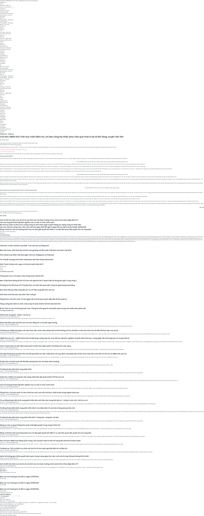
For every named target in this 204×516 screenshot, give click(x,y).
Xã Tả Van (99, 240)
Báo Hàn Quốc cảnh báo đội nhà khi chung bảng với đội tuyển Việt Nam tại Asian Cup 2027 (36, 250)
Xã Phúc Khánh (74, 240)
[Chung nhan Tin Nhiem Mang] (8, 515)
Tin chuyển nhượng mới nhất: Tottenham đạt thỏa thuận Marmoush (26, 259)
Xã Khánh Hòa (4, 238)
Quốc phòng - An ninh (6, 15)
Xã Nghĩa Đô (52, 240)
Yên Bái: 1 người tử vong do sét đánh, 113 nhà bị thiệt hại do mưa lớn (14, 149)
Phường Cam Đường (114, 241)
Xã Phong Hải (108, 238)
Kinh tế (2, 18)
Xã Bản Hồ (94, 240)
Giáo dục (2, 29)
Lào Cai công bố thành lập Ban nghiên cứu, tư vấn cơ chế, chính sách (27, 222)
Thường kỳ (2, 62)
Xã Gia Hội (85, 236)
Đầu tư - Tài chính (4, 24)
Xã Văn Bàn (9, 240)
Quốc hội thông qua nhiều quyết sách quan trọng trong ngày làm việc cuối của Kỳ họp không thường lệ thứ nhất (44, 456)
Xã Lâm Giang (147, 236)
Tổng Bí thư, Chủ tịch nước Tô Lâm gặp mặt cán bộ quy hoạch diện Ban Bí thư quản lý (33, 299)
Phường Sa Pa (131, 241)
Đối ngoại (2, 16)
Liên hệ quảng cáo (33, 0)
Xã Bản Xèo (186, 238)
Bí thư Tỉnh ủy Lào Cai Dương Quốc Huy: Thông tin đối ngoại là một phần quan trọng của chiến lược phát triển (43, 308)
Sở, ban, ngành (16, 236)
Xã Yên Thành (32, 238)
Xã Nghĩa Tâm (124, 236)
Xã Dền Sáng (153, 238)
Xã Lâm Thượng (187, 236)
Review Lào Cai (4, 57)
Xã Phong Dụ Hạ (132, 236)
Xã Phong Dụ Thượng (38, 241)
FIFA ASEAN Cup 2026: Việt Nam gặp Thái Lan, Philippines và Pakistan (27, 255)
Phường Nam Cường (95, 241)
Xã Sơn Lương (91, 236)
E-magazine (3, 124)
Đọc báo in (3, 58)
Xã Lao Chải (9, 241)
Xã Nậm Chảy (39, 240)
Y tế (1, 30)
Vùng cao (2, 60)
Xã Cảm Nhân (25, 238)
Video (1, 121)
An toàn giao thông (5, 49)
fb (0, 4)
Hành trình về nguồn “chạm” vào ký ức (15, 315)
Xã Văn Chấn (98, 236)
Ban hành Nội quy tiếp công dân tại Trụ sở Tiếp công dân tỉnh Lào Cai (27, 290)
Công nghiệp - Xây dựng (6, 23)
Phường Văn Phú (77, 241)
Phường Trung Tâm (58, 241)
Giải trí (1, 41)
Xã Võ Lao (198, 238)
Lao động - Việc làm (5, 32)
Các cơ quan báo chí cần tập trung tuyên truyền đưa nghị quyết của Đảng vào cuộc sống (35, 346)
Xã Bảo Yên (46, 240)
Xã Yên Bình (45, 238)
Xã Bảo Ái (51, 238)
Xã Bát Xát (192, 238)
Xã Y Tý (159, 238)
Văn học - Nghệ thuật (5, 38)
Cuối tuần (2, 63)
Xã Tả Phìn (105, 240)
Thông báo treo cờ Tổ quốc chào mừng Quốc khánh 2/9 (22, 276)
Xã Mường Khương (158, 240)
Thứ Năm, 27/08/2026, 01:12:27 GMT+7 (9, 0)
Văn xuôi (2, 94)
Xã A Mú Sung (164, 238)
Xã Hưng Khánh (64, 238)
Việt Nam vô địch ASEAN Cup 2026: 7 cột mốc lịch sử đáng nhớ (24, 246)
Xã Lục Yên (194, 236)
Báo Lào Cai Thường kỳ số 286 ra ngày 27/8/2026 (19, 477)
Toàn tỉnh (22, 236)
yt (1, 4)
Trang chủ (2, 9)
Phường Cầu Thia (68, 241)
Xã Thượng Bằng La (107, 236)
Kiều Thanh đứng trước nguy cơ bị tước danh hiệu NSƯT (22, 264)
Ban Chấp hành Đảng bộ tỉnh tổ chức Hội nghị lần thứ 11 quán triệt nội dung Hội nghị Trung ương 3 (38, 280)
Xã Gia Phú (139, 238)
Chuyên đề (3, 130)
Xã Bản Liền (124, 240)
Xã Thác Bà (39, 238)
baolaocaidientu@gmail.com (11, 505)
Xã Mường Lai (17, 238)
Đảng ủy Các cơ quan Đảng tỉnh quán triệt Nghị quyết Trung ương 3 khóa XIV (30, 425)
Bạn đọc (2, 35)
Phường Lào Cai (124, 241)
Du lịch (2, 43)
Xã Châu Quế (139, 236)
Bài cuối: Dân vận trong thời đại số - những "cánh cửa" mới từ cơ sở (43, 400)
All (0, 65)
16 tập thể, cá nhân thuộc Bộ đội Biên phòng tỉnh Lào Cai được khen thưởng (29, 361)
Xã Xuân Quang (116, 238)
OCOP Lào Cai (3, 21)
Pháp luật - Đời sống (5, 48)
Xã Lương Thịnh (72, 238)
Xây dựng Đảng (4, 12)
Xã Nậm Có (16, 241)
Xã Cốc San (94, 238)
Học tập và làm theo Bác (6, 13)
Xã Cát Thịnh (29, 241)
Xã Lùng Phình (142, 240)
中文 (5, 2)
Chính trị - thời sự (4, 10)
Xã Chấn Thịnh (116, 236)
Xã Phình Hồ (72, 236)
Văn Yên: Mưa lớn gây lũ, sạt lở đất (7, 151)
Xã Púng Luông (46, 236)
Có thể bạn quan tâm (7, 271)
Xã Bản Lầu (166, 240)
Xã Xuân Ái (173, 236)
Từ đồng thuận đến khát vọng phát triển (16, 369)
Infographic (3, 127)
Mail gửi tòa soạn (23, 0)
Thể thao (2, 51)
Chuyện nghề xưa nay (5, 40)
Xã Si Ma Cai (178, 240)
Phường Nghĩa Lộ (48, 241)
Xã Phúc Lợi (11, 238)
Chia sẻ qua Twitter (17, 143)
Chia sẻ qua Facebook (6, 143)
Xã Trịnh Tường (172, 238)
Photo (1, 122)
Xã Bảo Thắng (124, 238)
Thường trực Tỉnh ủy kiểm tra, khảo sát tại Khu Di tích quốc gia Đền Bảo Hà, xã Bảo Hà (33, 448)
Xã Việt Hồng (80, 238)
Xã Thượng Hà (59, 240)
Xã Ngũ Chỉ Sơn (199, 240)
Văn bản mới (3, 466)
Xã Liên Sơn (79, 236)
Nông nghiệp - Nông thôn (7, 20)
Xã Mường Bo (87, 240)
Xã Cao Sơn (172, 240)
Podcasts (2, 126)
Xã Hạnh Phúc (65, 236)
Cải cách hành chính (5, 34)
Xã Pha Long (149, 240)
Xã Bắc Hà (129, 240)
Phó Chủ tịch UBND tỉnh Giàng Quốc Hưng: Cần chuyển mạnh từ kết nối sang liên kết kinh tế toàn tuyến (40, 441)
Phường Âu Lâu (105, 241)
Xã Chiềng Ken (24, 240)
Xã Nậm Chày (179, 238)
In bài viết (25, 143)
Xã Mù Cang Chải (37, 236)
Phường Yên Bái (85, 241)
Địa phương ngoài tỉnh (6, 236)
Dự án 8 (2, 132)
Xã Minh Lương (32, 240)
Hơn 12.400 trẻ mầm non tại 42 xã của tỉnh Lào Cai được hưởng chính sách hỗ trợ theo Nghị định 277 (39, 220)
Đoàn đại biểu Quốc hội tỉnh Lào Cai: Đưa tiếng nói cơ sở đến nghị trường (28, 323)
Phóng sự (2, 54)
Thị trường (2, 26)
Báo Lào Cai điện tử (5, 5)
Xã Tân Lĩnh (200, 236)
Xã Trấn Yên (57, 238)
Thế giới (2, 52)
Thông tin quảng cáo (5, 129)
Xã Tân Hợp (162, 236)
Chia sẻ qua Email (32, 143)
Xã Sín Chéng (185, 240)
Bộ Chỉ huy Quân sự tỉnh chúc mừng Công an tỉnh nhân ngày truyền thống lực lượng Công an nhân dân (40, 225)
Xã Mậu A (168, 236)
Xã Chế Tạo (3, 241)
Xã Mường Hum (146, 238)
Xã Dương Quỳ (16, 240)
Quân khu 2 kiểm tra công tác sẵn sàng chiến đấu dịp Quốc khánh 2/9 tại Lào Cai (32, 377)
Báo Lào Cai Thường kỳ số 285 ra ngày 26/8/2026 (19, 483)
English (2, 2)
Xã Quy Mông (87, 238)
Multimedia (3, 119)
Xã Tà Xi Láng (22, 241)
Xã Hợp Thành (101, 238)
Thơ (1, 96)
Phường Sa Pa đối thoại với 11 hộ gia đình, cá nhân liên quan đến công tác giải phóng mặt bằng (37, 285)
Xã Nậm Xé (192, 240)
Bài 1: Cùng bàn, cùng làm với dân (29, 417)
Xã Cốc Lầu (111, 240)
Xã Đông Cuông (155, 236)
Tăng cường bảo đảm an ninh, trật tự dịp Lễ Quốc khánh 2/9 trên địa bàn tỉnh (30, 304)
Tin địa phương (5, 235)
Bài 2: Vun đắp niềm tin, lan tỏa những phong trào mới (37, 408)
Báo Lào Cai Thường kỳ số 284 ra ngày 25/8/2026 (19, 489)
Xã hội (1, 27)
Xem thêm (3, 469)
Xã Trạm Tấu (58, 236)
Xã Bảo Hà (81, 240)
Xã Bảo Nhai (117, 240)
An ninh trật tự (4, 46)
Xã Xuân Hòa (66, 240)
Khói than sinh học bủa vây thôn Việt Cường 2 (18, 294)
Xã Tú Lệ (52, 236)
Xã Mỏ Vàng (179, 236)
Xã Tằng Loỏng (132, 238)
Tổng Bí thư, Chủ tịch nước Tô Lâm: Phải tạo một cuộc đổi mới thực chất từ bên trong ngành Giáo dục (39, 392)
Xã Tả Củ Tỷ (135, 240)
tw (4, 498)
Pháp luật (2, 44)
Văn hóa (2, 37)
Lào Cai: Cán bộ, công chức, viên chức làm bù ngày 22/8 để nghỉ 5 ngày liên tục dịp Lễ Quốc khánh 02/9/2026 (43, 227)
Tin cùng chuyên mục (7, 310)
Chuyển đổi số (3, 55)
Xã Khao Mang (29, 236)
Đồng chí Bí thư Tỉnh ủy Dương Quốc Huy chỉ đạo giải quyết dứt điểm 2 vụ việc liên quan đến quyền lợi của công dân (45, 229)
